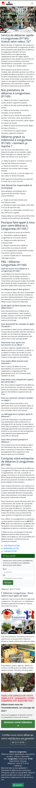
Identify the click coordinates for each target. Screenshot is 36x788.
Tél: (4, 575)
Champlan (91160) (10, 551)
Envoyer (8, 582)
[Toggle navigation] (32, 3)
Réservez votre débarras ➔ (18, 724)
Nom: (5, 569)
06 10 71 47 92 (18, 742)
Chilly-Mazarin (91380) (12, 545)
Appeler (18, 785)
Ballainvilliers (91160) (11, 548)
